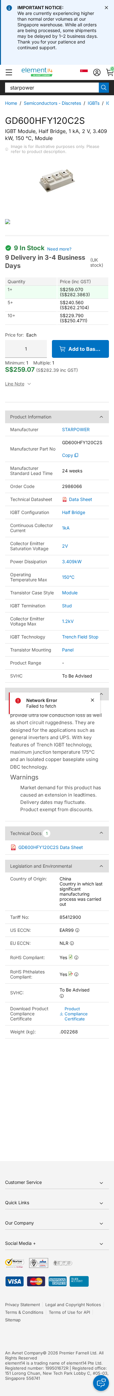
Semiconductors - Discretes (52, 103)
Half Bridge (73, 512)
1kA (66, 528)
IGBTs (93, 103)
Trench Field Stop (80, 636)
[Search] (104, 88)
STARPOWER (76, 429)
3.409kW (72, 561)
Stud (67, 605)
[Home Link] (49, 72)
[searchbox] (52, 88)
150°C (68, 577)
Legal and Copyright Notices (73, 1304)
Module (70, 592)
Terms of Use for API (69, 1312)
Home (11, 103)
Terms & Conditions (24, 1312)
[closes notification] (106, 7)
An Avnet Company (24, 1352)
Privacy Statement (22, 1304)
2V (65, 546)
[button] (9, 72)
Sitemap (13, 1319)
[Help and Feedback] (101, 1383)
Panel (67, 649)
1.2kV (68, 621)
